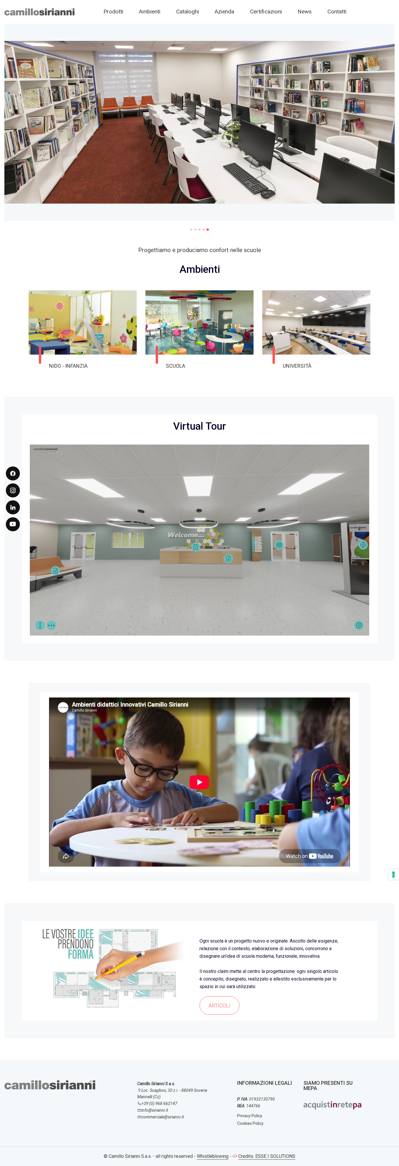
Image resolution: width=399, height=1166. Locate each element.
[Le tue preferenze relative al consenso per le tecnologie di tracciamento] (393, 874)
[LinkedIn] (13, 507)
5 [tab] (208, 229)
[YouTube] (13, 524)
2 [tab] (195, 229)
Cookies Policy (250, 1123)
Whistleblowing (212, 1156)
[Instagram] (13, 490)
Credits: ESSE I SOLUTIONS (266, 1156)
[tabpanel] (199, 126)
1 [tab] (191, 229)
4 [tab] (203, 229)
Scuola (175, 366)
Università (297, 366)
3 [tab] (199, 229)
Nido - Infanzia (68, 366)
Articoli (219, 1005)
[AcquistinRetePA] (332, 1105)
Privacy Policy (249, 1115)
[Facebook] (13, 473)
